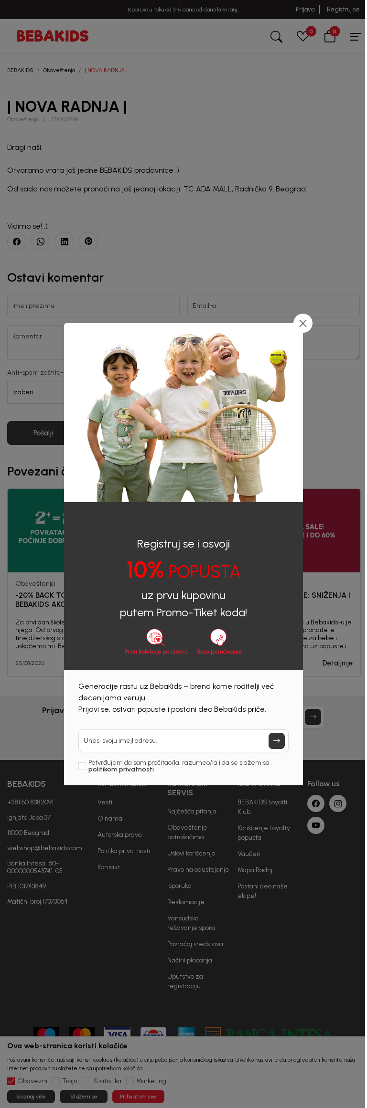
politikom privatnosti (121, 769)
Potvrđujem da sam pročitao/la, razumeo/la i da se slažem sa (179, 766)
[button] (303, 323)
